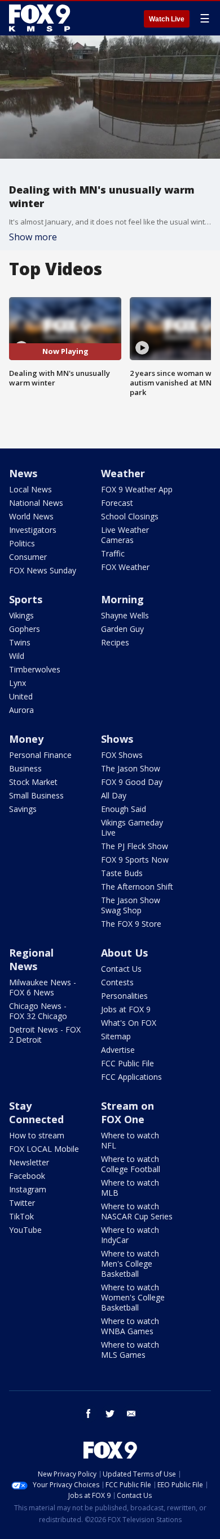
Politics (22, 543)
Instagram (27, 1189)
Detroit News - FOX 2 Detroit (45, 1034)
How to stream (36, 1135)
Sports (25, 599)
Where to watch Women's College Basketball (133, 1297)
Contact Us (121, 968)
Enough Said (123, 809)
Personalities (124, 995)
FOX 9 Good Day (131, 782)
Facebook (27, 1175)
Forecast (117, 502)
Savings (23, 809)
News (23, 473)
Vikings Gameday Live (132, 827)
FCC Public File (127, 1063)
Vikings (21, 615)
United (21, 696)
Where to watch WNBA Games (130, 1326)
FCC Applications (131, 1076)
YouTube (25, 1229)
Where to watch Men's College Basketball (130, 1263)
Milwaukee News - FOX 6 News (42, 987)
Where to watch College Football (130, 1164)
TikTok (21, 1216)
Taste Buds (122, 873)
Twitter (22, 1202)
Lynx (17, 682)
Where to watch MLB (130, 1187)
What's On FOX (128, 1022)
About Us (124, 952)
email (131, 1414)
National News (36, 502)
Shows (117, 739)
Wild (16, 655)
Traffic (113, 553)
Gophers (24, 628)
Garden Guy (122, 628)
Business (25, 768)
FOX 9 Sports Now (135, 859)
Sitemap (116, 1036)
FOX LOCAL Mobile (44, 1148)
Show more (33, 237)
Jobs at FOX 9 (126, 1009)
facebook (89, 1414)
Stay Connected (36, 1112)
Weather (123, 473)
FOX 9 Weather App (137, 489)
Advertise (118, 1049)
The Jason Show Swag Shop (130, 905)
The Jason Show (130, 768)
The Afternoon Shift (137, 886)
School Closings (130, 516)
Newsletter (29, 1162)
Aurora (21, 710)
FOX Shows (122, 755)
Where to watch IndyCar (130, 1234)
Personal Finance (40, 755)
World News (31, 516)
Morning (122, 599)
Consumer (28, 556)
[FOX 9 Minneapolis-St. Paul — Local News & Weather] (41, 18)
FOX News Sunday (42, 570)
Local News (30, 489)
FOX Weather (125, 567)
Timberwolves (34, 669)
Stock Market (33, 782)
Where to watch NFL (130, 1140)
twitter (110, 1414)
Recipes (115, 642)
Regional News (31, 959)
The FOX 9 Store (131, 923)
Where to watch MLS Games (130, 1349)
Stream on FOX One (127, 1112)
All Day (113, 795)
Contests (117, 982)
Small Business (36, 795)
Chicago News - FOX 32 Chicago (38, 1010)
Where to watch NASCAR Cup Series (137, 1211)
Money (26, 739)
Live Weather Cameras (125, 534)
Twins (19, 642)
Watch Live (166, 19)
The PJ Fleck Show (134, 846)
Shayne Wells (125, 615)
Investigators (32, 529)
